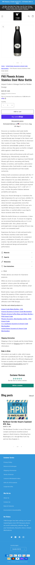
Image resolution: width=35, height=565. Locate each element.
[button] (2, 16)
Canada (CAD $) (16, 549)
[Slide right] (21, 63)
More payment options (17, 121)
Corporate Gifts (8, 486)
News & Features (9, 506)
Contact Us (7, 502)
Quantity (3, 101)
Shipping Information (10, 470)
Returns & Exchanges (10, 466)
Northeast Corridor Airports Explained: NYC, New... (17, 422)
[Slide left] (14, 63)
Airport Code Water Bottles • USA (12, 309)
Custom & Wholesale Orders (12, 478)
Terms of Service (9, 474)
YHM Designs (13, 561)
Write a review (17, 385)
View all (31, 395)
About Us (6, 498)
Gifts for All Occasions (10, 482)
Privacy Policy (8, 462)
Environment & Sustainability (13, 364)
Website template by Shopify (22, 561)
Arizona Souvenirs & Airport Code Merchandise (16, 311)
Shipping (3, 93)
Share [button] (5, 271)
